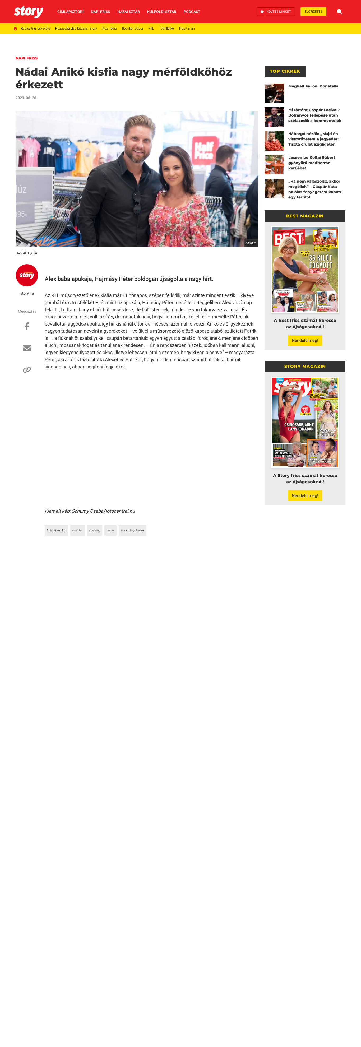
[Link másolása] (27, 372)
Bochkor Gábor (132, 28)
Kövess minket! (278, 11)
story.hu (27, 293)
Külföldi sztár (161, 12)
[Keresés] (340, 12)
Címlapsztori (70, 12)
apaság (94, 530)
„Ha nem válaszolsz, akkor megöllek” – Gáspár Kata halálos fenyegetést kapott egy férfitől (314, 189)
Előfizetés (313, 11)
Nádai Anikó (56, 530)
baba (110, 530)
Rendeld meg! (305, 340)
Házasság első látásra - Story (76, 28)
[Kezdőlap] (28, 11)
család (77, 530)
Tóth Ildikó (166, 28)
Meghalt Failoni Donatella (313, 86)
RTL (151, 28)
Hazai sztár (128, 12)
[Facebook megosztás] (27, 329)
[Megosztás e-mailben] (27, 350)
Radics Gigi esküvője (35, 28)
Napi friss (100, 12)
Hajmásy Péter (132, 530)
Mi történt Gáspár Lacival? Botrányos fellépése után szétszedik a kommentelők (314, 115)
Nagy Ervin (187, 28)
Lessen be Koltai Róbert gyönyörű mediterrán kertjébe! (311, 162)
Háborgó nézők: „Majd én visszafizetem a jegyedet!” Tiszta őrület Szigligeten (314, 139)
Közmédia (109, 28)
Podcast (192, 12)
